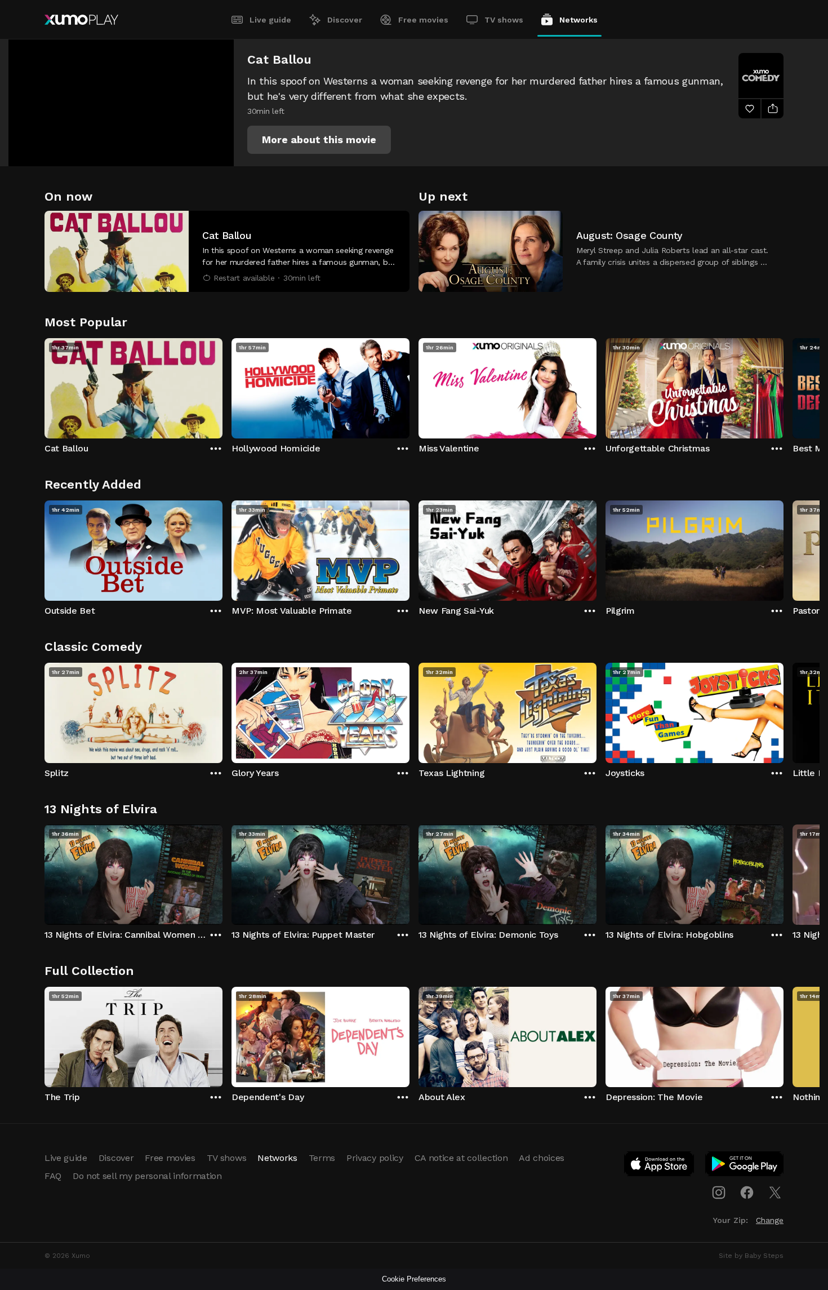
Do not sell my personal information (147, 1176)
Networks (578, 19)
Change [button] (770, 1220)
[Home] (81, 20)
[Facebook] (746, 1192)
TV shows (503, 19)
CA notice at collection (461, 1157)
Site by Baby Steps (751, 1256)
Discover (344, 19)
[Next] (783, 385)
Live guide (270, 19)
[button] (319, 140)
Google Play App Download (745, 1166)
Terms (322, 1157)
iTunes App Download (659, 1166)
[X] (775, 1192)
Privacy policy (374, 1157)
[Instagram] (718, 1192)
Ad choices (541, 1157)
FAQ (52, 1176)
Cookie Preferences (414, 1279)
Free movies (423, 19)
